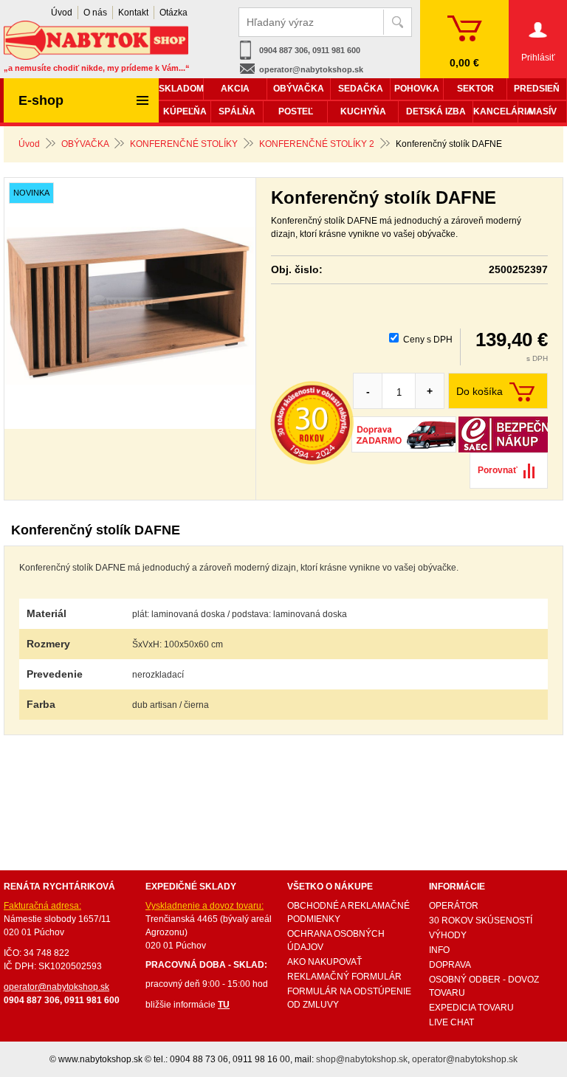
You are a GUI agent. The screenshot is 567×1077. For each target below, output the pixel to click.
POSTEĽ (295, 111)
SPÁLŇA (237, 111)
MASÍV (543, 111)
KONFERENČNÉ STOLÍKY (184, 144)
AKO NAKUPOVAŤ (324, 962)
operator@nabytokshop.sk (311, 69)
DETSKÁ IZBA (436, 111)
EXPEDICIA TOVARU (471, 1007)
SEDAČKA (360, 88)
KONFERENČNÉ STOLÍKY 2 (316, 144)
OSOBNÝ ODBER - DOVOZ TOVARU (484, 986)
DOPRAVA (450, 965)
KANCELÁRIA (495, 111)
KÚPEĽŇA (185, 111)
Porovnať (498, 470)
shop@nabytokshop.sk (362, 1059)
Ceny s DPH (428, 339)
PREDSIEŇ (537, 88)
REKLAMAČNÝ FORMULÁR (344, 976)
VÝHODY (448, 935)
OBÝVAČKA (85, 144)
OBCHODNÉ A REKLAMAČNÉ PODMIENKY (348, 912)
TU (224, 1004)
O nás (95, 12)
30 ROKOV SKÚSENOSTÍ (480, 920)
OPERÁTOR (453, 906)
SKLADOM (181, 88)
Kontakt (133, 12)
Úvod (29, 144)
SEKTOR (475, 88)
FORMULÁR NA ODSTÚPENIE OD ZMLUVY (349, 998)
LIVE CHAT (451, 1022)
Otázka (173, 12)
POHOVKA (416, 88)
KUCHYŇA (363, 111)
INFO (439, 950)
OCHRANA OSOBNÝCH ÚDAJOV (336, 940)
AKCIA (235, 88)
